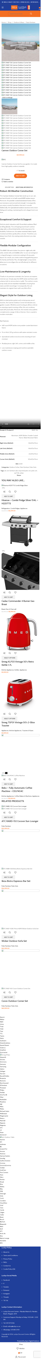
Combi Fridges (15, 508)
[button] (8, 496)
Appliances (23, 508)
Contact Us (7, 1266)
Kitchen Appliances (8, 670)
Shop (9, 22)
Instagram (6, 1294)
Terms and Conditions (10, 1255)
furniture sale (13, 471)
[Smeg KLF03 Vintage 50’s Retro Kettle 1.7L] (20, 631)
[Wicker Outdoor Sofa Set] (20, 908)
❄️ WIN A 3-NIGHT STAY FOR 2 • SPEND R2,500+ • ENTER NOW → (20, 2)
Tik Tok (5, 1300)
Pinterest (6, 1290)
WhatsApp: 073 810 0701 (11, 1330)
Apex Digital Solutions (32, 1341)
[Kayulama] (19, 1130)
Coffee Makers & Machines (23, 796)
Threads (6, 1297)
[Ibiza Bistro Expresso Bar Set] (20, 848)
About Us (6, 1252)
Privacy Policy (7, 1259)
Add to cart (20, 176)
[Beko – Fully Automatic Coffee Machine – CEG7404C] (20, 753)
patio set (34, 471)
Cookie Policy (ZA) (9, 1269)
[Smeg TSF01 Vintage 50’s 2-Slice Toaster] (20, 692)
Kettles (17, 670)
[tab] (9, 187)
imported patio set (24, 471)
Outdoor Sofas (14, 467)
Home (4, 22)
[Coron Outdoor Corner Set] (20, 968)
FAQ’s (5, 1262)
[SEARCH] (31, 14)
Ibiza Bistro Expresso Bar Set (16, 881)
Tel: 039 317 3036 (9, 1323)
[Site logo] (20, 7)
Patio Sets (33, 467)
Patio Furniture (30, 22)
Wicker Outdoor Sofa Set (14, 941)
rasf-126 (16, 473)
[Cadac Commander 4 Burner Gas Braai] (20, 531)
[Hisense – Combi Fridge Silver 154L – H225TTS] (15, 485)
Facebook (6, 1280)
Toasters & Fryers (27, 730)
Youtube (6, 1287)
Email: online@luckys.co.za (11, 1326)
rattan (22, 473)
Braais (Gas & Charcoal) (9, 609)
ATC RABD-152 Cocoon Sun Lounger (20, 821)
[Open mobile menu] (3, 7)
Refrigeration (6, 508)
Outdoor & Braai (19, 22)
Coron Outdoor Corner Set (15, 1001)
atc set (6, 471)
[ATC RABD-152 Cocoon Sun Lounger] (14, 806)
